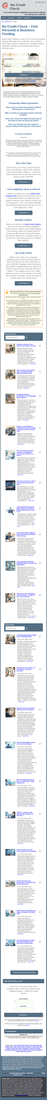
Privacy (33, 81)
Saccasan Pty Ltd (35, 1067)
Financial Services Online (17, 1073)
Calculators (11, 18)
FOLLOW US (41, 2)
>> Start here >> (23, 182)
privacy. (27, 1025)
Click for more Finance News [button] (24, 972)
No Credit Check (7, 21)
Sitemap (19, 18)
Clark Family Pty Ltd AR (22, 1067)
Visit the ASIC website (21, 1095)
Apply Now (27, 18)
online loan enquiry (32, 224)
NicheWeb (30, 1073)
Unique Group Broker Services (11, 1069)
